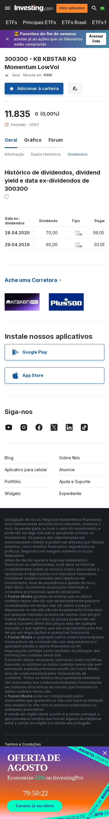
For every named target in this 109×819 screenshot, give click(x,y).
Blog (9, 457)
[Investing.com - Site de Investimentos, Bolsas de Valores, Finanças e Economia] (34, 8)
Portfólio (13, 481)
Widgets (13, 493)
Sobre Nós (69, 457)
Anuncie (67, 469)
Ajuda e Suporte (74, 481)
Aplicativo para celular (26, 469)
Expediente (70, 493)
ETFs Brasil (74, 22)
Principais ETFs (39, 22)
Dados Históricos (46, 154)
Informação (14, 154)
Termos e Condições (23, 744)
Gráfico (33, 140)
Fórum (56, 140)
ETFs (11, 22)
